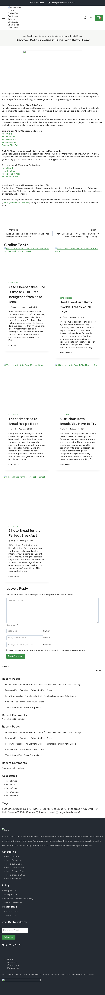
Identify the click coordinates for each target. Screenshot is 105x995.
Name (46, 631)
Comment (12, 625)
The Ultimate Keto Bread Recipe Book (24, 707)
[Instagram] (6, 945)
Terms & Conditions (12, 902)
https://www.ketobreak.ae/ (16, 202)
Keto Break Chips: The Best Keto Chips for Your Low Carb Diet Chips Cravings (78, 233)
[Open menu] (3, 17)
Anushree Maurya (18, 307)
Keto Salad (7, 168)
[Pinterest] (19, 945)
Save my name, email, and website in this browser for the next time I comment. (47, 650)
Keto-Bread (41, 808)
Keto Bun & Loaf (10, 176)
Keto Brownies (9, 142)
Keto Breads (10, 812)
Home (10, 959)
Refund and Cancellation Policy (17, 898)
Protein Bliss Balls (11, 145)
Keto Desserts (9, 139)
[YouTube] (10, 945)
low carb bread (48, 812)
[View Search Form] (85, 17)
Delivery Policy (9, 894)
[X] (13, 945)
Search (5, 666)
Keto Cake (7, 133)
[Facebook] (3, 945)
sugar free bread (70, 812)
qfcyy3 (65, 317)
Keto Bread (13, 415)
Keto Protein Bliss (15, 871)
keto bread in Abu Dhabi (83, 808)
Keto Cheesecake (15, 867)
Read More (14, 345)
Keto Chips (11, 788)
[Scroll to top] (98, 990)
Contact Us (12, 911)
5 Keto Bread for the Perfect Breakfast (24, 701)
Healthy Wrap (8, 171)
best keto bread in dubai (17, 808)
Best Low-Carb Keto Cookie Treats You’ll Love (76, 307)
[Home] (24, 36)
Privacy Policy (9, 890)
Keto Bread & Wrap (11, 174)
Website (47, 644)
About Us (11, 915)
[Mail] (16, 945)
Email (46, 637)
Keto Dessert (13, 795)
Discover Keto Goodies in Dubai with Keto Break (28, 690)
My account (13, 968)
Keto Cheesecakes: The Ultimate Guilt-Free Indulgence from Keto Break (27, 233)
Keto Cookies (9, 136)
